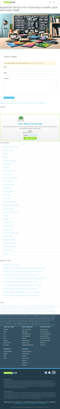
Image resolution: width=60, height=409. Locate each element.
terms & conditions (32, 135)
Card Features (7, 164)
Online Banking (7, 222)
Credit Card (4, 311)
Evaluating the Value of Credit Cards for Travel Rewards (20, 275)
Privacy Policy (25, 353)
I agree (30, 135)
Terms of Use (25, 358)
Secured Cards (25, 342)
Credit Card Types (8, 185)
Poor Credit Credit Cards (11, 233)
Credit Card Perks (5, 314)
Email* (30, 131)
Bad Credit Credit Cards (10, 147)
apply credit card (12, 306)
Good (5, 331)
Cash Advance (16, 309)
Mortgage (6, 219)
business (56, 306)
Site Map (24, 365)
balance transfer (42, 306)
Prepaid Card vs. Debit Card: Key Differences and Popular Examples (24, 268)
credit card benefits (14, 311)
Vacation (5, 253)
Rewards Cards (26, 340)
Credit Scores (7, 188)
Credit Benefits (8, 174)
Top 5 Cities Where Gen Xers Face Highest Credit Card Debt (22, 285)
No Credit (6, 345)
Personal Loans (44, 329)
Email (5, 72)
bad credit (20, 306)
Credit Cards (40, 314)
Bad (5, 338)
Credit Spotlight (8, 192)
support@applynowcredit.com (21, 403)
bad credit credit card (30, 306)
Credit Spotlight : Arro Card (11, 265)
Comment (6, 78)
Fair (5, 334)
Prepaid (24, 338)
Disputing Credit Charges (11, 205)
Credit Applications (9, 171)
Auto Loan (42, 345)
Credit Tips (6, 195)
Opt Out (24, 356)
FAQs (5, 358)
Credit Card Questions (17, 314)
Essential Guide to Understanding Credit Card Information (21, 292)
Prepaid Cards (7, 236)
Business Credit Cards (10, 161)
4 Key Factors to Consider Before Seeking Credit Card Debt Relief (24, 278)
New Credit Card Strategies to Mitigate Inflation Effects (20, 282)
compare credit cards (48, 309)
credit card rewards (30, 314)
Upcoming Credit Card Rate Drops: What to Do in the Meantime (23, 271)
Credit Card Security (50, 314)
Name (5, 67)
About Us (24, 360)
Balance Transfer (8, 150)
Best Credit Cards (26, 329)
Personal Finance (8, 226)
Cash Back (6, 167)
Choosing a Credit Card (35, 309)
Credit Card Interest (51, 311)
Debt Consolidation (9, 202)
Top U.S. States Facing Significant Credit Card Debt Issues (21, 295)
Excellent (6, 329)
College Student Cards (27, 345)
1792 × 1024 (21, 50)
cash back (24, 309)
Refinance (42, 342)
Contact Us (25, 362)
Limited (6, 340)
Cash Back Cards (26, 334)
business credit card (6, 309)
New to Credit (7, 342)
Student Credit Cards (9, 246)
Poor (5, 336)
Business (6, 157)
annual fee (3, 306)
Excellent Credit (8, 209)
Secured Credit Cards (10, 243)
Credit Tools (7, 198)
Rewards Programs (9, 240)
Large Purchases (44, 336)
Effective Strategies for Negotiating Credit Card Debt (20, 289)
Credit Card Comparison (10, 178)
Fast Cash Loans (44, 331)
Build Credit (25, 331)
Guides (5, 216)
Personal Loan (7, 229)
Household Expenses (45, 334)
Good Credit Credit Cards (11, 212)
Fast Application (26, 336)
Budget (5, 154)
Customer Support (26, 351)
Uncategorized (7, 250)
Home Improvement (45, 340)
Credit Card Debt (8, 181)
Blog (5, 356)
